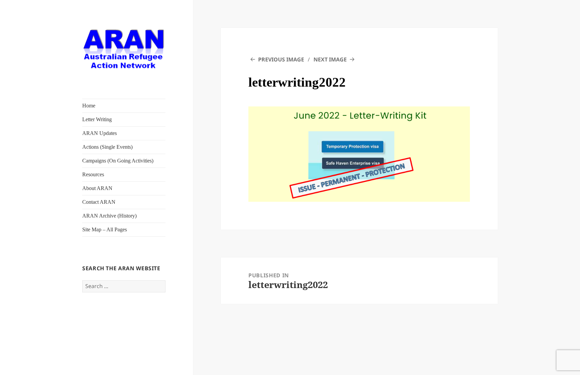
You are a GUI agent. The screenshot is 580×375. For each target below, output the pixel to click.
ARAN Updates (99, 133)
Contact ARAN (98, 202)
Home (88, 105)
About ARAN (97, 188)
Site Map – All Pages (104, 229)
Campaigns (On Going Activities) (117, 160)
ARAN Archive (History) (109, 216)
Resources (93, 174)
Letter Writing (97, 119)
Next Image (330, 59)
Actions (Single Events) (107, 147)
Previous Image (281, 59)
